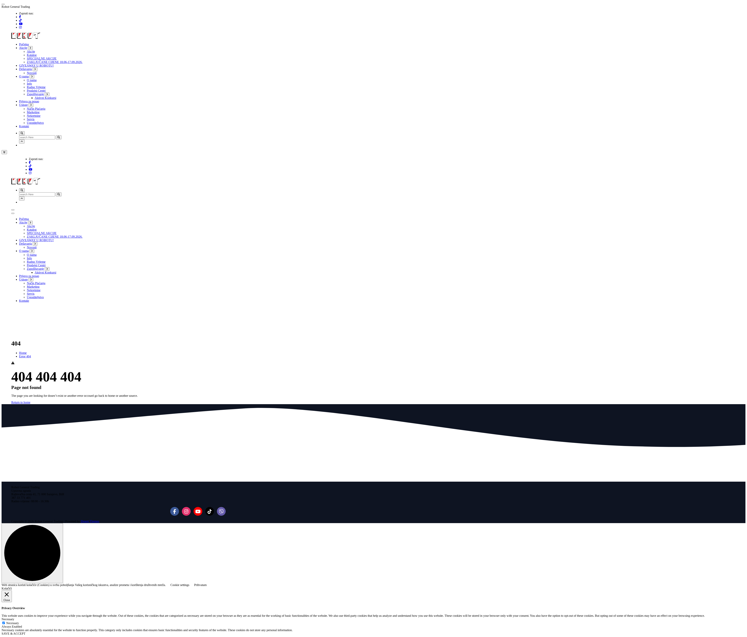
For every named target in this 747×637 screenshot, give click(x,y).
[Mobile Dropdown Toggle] (30, 48)
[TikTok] (209, 511)
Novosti (32, 73)
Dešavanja (25, 69)
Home (23, 353)
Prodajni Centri (36, 90)
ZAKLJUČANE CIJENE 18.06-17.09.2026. (54, 62)
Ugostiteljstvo (35, 122)
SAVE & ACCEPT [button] (13, 633)
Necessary (12, 623)
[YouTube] (198, 511)
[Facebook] (174, 511)
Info (29, 83)
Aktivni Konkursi (45, 97)
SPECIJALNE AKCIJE (42, 58)
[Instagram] (186, 511)
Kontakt (24, 126)
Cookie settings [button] (179, 585)
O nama (24, 76)
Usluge (23, 104)
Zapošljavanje (35, 94)
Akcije (23, 47)
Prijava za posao (29, 101)
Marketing (33, 112)
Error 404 (25, 356)
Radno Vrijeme (36, 87)
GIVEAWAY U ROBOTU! (36, 65)
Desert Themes (90, 521)
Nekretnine (33, 115)
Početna (24, 44)
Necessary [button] (8, 619)
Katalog (32, 55)
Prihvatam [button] (200, 585)
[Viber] (221, 511)
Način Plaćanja (36, 108)
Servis (30, 119)
